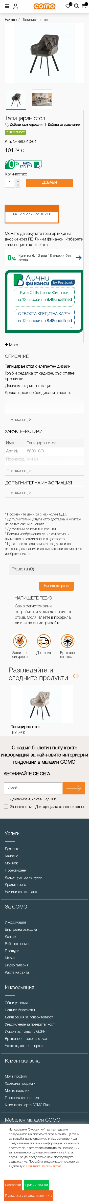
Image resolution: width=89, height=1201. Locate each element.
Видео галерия (16, 965)
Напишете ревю (56, 586)
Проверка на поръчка (22, 1098)
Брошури (12, 951)
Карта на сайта (17, 972)
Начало (11, 20)
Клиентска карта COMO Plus (27, 1105)
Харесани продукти (20, 1083)
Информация (15, 922)
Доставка (12, 849)
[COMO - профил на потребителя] (17, 5)
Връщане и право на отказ (26, 1039)
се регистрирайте (44, 623)
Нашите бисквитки (20, 1010)
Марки (10, 958)
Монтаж (11, 863)
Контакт (11, 937)
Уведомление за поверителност (30, 1024)
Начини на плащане (21, 892)
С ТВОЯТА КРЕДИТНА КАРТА (44, 317)
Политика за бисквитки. (44, 1166)
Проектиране (15, 870)
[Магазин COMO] (44, 6)
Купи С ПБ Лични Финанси (44, 296)
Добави (49, 182)
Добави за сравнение (64, 124)
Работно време (16, 944)
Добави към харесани (26, 124)
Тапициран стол (25, 727)
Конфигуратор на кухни (23, 877)
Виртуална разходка (21, 929)
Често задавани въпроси (24, 1046)
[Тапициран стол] (16, 99)
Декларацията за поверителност (61, 807)
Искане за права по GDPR (25, 1031)
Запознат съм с (48, 807)
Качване (11, 856)
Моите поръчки (17, 1091)
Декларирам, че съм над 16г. (33, 799)
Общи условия (16, 1003)
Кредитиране (15, 885)
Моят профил (16, 1076)
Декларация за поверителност (29, 1017)
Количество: (16, 174)
